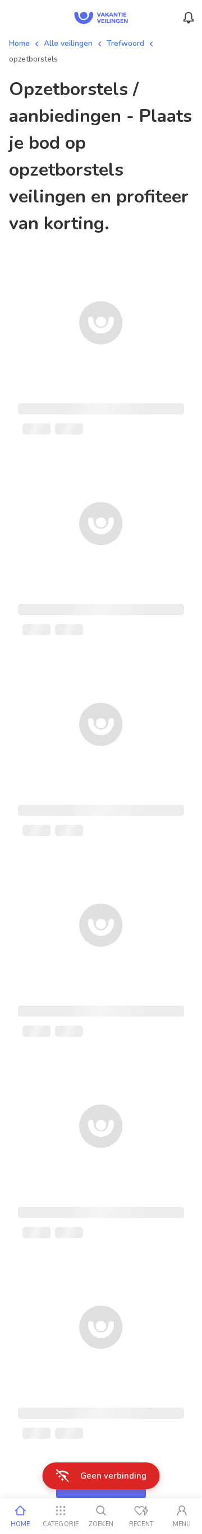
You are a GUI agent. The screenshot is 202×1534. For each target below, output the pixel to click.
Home (19, 43)
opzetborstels (33, 59)
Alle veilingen (68, 43)
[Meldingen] (189, 18)
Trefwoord (125, 43)
